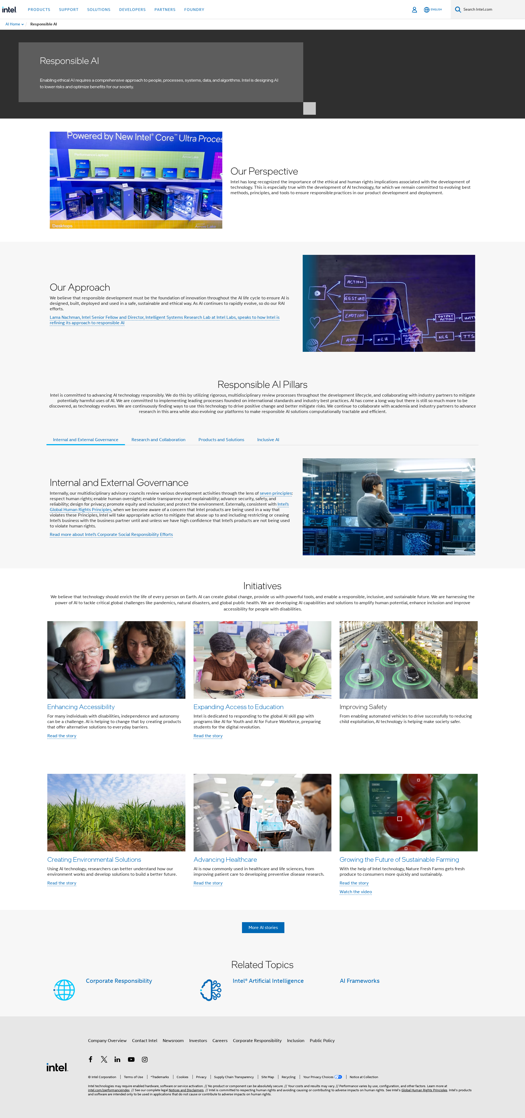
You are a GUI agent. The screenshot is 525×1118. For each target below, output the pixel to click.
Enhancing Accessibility (81, 706)
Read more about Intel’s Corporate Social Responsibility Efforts (111, 534)
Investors (198, 1040)
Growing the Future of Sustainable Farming (399, 859)
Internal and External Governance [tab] (85, 440)
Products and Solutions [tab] (221, 440)
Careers (220, 1040)
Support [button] (68, 9)
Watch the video (356, 892)
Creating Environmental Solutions (94, 859)
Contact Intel (144, 1040)
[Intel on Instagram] (144, 1060)
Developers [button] (132, 9)
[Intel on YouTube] (131, 1060)
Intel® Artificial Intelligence (268, 980)
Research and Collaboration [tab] (158, 440)
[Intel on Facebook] (90, 1060)
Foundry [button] (194, 9)
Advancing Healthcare (225, 859)
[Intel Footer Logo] (57, 1067)
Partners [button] (165, 9)
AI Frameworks (360, 980)
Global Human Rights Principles (424, 1090)
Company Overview (107, 1040)
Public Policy (322, 1040)
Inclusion (295, 1040)
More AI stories (263, 927)
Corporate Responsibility (119, 980)
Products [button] (39, 9)
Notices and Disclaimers (186, 1090)
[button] (262, 661)
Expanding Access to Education (239, 706)
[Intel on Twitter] (104, 1060)
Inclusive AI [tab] (268, 440)
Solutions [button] (98, 9)
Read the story (61, 736)
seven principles (276, 493)
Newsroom (173, 1040)
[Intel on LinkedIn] (117, 1060)
